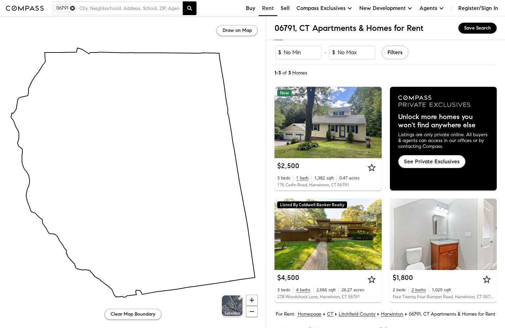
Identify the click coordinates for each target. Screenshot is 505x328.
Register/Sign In (478, 8)
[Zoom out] (252, 311)
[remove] (72, 8)
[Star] (371, 167)
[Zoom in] (252, 300)
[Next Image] (373, 122)
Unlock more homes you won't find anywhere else (436, 121)
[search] (190, 8)
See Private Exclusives (432, 161)
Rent (268, 8)
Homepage (310, 314)
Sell (285, 8)
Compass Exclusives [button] (321, 8)
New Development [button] (382, 8)
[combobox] (129, 8)
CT (330, 314)
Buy (250, 8)
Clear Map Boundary (133, 314)
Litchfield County (357, 314)
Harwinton (392, 314)
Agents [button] (428, 8)
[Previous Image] (282, 122)
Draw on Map (237, 30)
